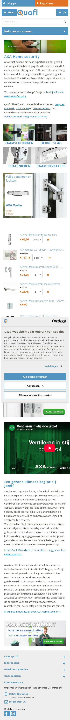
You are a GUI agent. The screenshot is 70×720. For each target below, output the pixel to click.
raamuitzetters (41, 108)
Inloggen (12, 3)
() (64, 12)
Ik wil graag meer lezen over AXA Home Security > (32, 611)
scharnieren (22, 108)
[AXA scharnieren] (35, 404)
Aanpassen (33, 385)
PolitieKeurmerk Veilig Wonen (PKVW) (25, 116)
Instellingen (51, 366)
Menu (11, 12)
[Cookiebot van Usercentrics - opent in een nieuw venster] (52, 321)
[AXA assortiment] (35, 47)
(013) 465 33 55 (18, 693)
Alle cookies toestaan (35, 376)
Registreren (47, 3)
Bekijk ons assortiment (18, 31)
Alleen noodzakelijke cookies (35, 395)
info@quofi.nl (17, 701)
